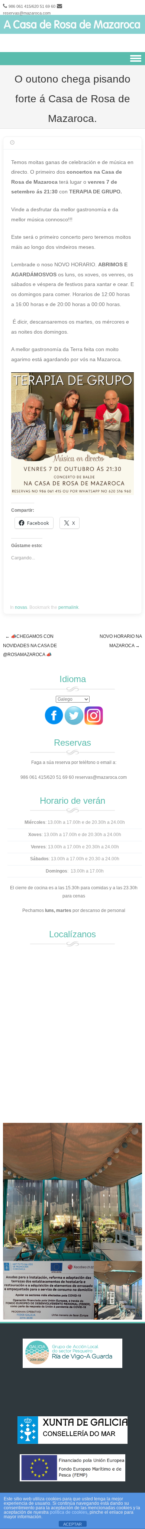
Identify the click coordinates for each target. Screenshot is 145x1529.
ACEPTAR (72, 1524)
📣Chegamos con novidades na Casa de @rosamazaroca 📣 (30, 645)
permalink (68, 607)
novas (21, 607)
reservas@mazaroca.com (27, 13)
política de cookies (68, 1512)
